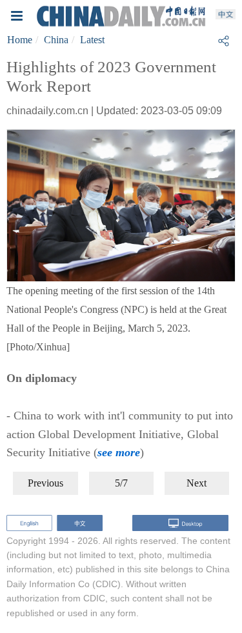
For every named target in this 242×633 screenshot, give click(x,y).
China (56, 39)
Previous (45, 482)
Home (19, 39)
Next (197, 482)
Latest (92, 39)
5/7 (121, 482)
